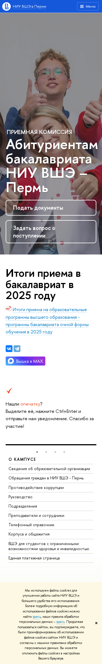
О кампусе (22, 459)
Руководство (20, 496)
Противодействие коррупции (36, 487)
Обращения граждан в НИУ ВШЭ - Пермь (46, 478)
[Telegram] (17, 348)
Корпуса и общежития (29, 534)
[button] (37, 452)
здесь (37, 616)
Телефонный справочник (31, 524)
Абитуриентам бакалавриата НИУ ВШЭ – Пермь (52, 165)
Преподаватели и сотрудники (36, 515)
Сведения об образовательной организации (49, 468)
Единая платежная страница (34, 558)
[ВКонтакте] (9, 348)
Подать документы (38, 207)
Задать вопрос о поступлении (34, 231)
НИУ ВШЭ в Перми (29, 6)
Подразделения (22, 506)
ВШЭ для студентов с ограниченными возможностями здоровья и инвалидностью (48, 546)
